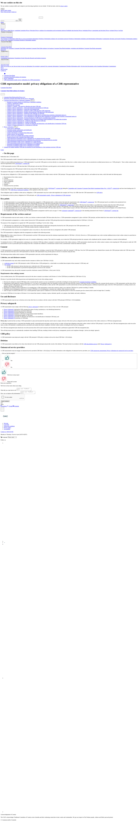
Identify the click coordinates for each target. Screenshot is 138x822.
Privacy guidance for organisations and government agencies (50, 30)
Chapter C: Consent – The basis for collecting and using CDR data (24, 106)
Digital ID (3, 50)
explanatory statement (71, 210)
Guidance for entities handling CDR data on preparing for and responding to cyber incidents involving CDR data (32, 147)
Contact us (13, 12)
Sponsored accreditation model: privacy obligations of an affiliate (23, 144)
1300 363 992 (9, 431)
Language (4, 437)
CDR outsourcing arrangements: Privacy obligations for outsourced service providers (111, 350)
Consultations (4, 58)
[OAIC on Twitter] (52, 541)
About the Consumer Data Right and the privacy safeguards (19, 98)
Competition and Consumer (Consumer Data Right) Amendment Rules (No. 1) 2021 (93, 188)
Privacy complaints (15, 30)
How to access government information (29, 38)
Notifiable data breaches (72, 30)
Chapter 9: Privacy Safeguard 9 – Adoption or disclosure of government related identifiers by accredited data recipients (37, 119)
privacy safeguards (33, 306)
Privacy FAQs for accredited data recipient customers (20, 135)
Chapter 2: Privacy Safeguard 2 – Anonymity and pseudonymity (23, 109)
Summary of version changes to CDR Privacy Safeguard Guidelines (24, 102)
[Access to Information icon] (15, 420)
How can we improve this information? (10, 393)
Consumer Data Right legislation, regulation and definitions (69, 48)
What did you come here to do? (8, 390)
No (11, 367)
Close (2, 8)
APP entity (99, 192)
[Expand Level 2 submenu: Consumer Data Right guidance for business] (3, 94)
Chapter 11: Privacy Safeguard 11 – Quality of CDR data (21, 122)
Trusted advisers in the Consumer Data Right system (20, 137)
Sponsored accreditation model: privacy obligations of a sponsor (23, 145)
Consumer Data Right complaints (22, 48)
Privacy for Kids (118, 30)
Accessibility (7, 429)
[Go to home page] (5, 74)
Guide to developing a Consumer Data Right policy (20, 132)
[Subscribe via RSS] (70, 812)
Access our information (27, 66)
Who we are (10, 66)
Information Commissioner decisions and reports (108, 38)
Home (2, 22)
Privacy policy (7, 427)
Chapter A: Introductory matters (15, 103)
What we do (4, 66)
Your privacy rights (6, 30)
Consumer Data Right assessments (92, 48)
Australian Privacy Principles (27, 30)
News (2, 12)
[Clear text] (17, 21)
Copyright (6, 424)
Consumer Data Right (6, 41)
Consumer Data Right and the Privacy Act (14, 97)
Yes (11, 360)
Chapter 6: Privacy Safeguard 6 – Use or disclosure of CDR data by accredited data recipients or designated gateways (36, 115)
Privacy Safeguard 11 (9, 315)
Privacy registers (110, 30)
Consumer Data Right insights (14, 131)
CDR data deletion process (90, 344)
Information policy (76, 66)
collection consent (9, 263)
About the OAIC (5, 59)
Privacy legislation (83, 30)
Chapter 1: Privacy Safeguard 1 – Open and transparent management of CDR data (27, 107)
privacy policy (63, 6)
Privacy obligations (8, 78)
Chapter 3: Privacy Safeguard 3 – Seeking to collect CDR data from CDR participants (28, 110)
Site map (6, 423)
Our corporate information (52, 66)
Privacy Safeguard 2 (9, 309)
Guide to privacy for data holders (15, 134)
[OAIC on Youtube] (4, 542)
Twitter (11, 406)
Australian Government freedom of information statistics (22, 40)
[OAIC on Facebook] (4, 443)
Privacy (3, 24)
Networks (27, 58)
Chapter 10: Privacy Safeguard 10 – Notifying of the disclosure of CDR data (26, 120)
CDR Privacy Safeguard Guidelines (20, 190)
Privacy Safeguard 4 (9, 311)
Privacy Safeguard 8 (9, 312)
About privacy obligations (13, 128)
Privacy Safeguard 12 (9, 316)
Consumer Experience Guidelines (87, 282)
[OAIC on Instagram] (70, 678)
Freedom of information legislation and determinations (82, 38)
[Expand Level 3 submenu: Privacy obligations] (16, 127)
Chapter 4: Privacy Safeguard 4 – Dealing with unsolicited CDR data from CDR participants (30, 112)
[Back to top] (2, 409)
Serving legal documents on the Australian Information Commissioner (98, 66)
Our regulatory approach (39, 66)
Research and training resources (38, 58)
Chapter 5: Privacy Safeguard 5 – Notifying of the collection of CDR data (25, 113)
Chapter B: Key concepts (13, 105)
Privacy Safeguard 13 (9, 318)
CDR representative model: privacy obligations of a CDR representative (22, 80)
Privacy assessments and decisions (97, 30)
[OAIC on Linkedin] (4, 544)
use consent (8, 264)
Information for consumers (7, 48)
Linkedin (16, 406)
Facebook (4, 406)
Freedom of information (6, 32)
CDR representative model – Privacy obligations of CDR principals (54, 195)
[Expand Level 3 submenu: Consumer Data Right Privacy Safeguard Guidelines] (33, 100)
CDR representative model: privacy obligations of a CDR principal (24, 141)
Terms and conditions (9, 426)
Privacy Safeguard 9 (9, 313)
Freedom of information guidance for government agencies (54, 38)
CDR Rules (22, 163)
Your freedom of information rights (10, 38)
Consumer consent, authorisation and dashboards (19, 130)
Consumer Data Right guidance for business (42, 48)
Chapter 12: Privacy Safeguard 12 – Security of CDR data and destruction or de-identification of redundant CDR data (36, 123)
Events (23, 58)
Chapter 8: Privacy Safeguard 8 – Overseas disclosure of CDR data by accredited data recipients (31, 118)
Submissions (11, 58)
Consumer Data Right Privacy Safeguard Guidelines (17, 100)
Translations (17, 58)
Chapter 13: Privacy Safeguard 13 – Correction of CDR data (22, 125)
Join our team (7, 12)
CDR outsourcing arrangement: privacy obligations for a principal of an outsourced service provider (32, 140)
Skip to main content (6, 10)
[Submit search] (20, 20)
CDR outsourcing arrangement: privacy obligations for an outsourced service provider (28, 138)
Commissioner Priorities (65, 66)
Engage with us (4, 51)
